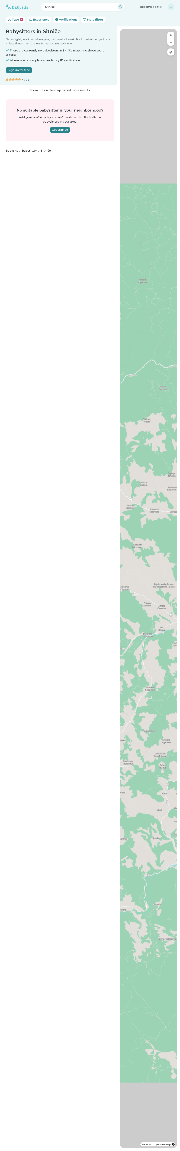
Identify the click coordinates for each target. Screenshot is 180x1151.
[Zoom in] (170, 35)
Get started (60, 129)
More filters (95, 19)
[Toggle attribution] (173, 1144)
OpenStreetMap (163, 1144)
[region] (148, 588)
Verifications (67, 19)
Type (16, 19)
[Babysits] (17, 7)
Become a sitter (151, 6)
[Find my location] (170, 51)
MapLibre (146, 1144)
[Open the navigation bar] (171, 7)
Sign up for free (19, 70)
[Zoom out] (170, 42)
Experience (40, 19)
